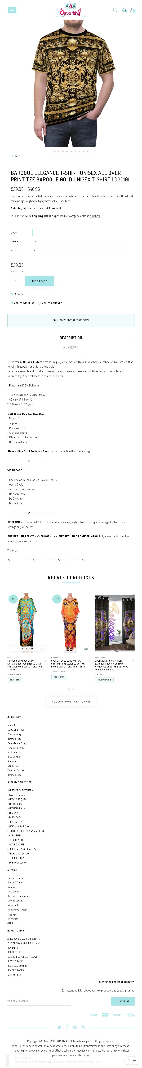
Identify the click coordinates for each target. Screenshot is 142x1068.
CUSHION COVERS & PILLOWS (22, 956)
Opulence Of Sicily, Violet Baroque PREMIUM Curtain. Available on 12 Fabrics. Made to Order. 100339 (111, 665)
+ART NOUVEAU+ (16, 808)
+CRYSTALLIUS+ (15, 821)
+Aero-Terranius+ (16, 794)
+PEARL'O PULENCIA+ (18, 853)
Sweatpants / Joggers (18, 909)
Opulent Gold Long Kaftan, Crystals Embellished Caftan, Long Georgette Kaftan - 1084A (68, 663)
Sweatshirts (13, 905)
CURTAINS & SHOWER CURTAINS (24, 943)
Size (13, 250)
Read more (14, 680)
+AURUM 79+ (14, 812)
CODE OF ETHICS (16, 729)
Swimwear (12, 918)
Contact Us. (13, 765)
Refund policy (14, 738)
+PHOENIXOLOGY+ (16, 858)
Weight (15, 241)
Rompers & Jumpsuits (18, 896)
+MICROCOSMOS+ (16, 840)
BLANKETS (12, 947)
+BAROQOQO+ (12, 657)
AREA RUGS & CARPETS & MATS (23, 938)
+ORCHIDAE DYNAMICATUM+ (21, 849)
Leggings (11, 914)
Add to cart (59, 677)
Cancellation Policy (17, 743)
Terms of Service (15, 747)
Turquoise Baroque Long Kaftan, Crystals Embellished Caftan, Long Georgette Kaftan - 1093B (24, 665)
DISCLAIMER (13, 756)
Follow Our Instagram (71, 701)
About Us (12, 725)
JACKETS (12, 923)
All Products (13, 752)
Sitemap (11, 761)
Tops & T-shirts (15, 877)
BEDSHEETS (13, 952)
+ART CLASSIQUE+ (17, 799)
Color (15, 232)
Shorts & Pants (14, 882)
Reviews (71, 347)
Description (71, 337)
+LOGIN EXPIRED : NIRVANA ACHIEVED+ (27, 830)
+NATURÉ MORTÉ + (16, 844)
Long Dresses (13, 891)
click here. (95, 216)
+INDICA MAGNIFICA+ (18, 826)
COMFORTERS (14, 974)
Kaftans (11, 887)
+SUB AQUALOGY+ (16, 862)
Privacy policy (14, 734)
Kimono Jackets (15, 900)
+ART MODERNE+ (16, 803)
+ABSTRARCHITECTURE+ (20, 790)
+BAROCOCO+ (14, 817)
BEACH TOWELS (15, 970)
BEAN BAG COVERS (17, 965)
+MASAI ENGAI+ (15, 835)
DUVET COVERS (15, 961)
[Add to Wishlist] (45, 660)
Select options (104, 680)
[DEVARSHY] (71, 9)
